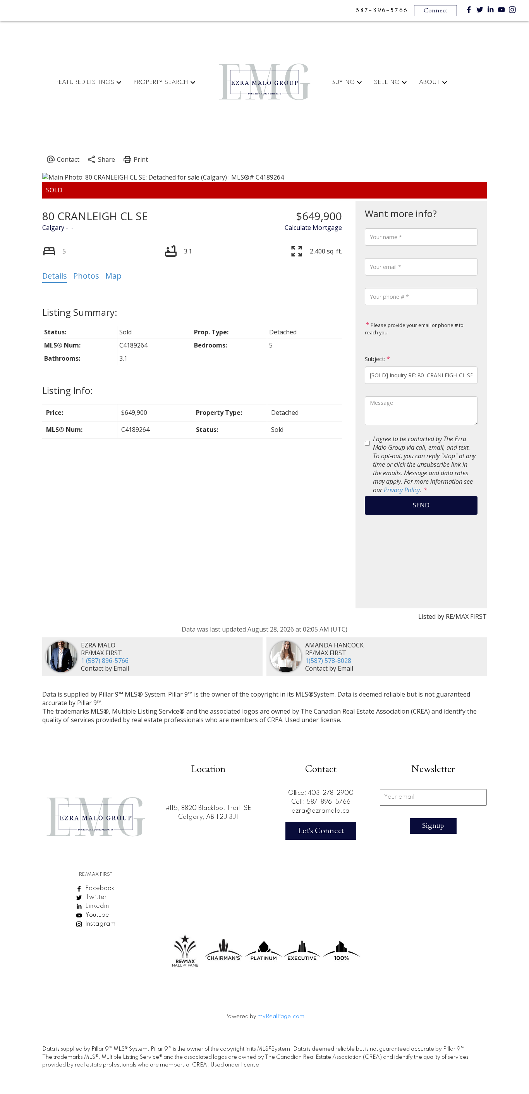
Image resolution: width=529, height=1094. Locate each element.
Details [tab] (54, 276)
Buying (343, 82)
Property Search (160, 82)
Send (421, 505)
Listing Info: (67, 390)
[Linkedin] (490, 11)
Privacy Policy (402, 490)
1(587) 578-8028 (328, 660)
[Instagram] (512, 11)
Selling (387, 82)
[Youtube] (501, 11)
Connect (435, 10)
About (429, 82)
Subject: (375, 359)
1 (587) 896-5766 (105, 660)
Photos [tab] (86, 276)
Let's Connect (321, 830)
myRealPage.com (281, 1016)
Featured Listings (84, 82)
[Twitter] (479, 11)
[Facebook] (468, 11)
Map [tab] (113, 276)
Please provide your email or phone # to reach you (414, 329)
